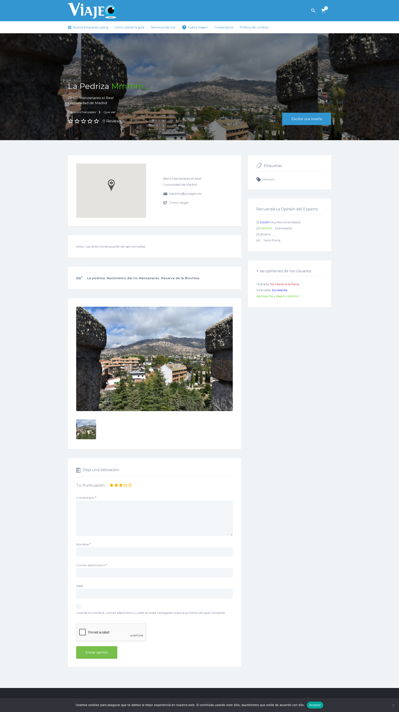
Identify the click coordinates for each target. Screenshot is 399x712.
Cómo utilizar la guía (129, 27)
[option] (154, 359)
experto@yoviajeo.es (185, 193)
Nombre (83, 544)
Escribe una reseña (306, 119)
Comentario (86, 498)
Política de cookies (254, 27)
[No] (393, 705)
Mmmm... (269, 179)
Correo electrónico (91, 565)
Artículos (323, 11)
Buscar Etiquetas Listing (90, 27)
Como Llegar (179, 202)
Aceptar (315, 705)
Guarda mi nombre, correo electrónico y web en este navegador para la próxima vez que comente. (151, 613)
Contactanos (223, 27)
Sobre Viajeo (198, 27)
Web (79, 586)
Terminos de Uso (163, 27)
